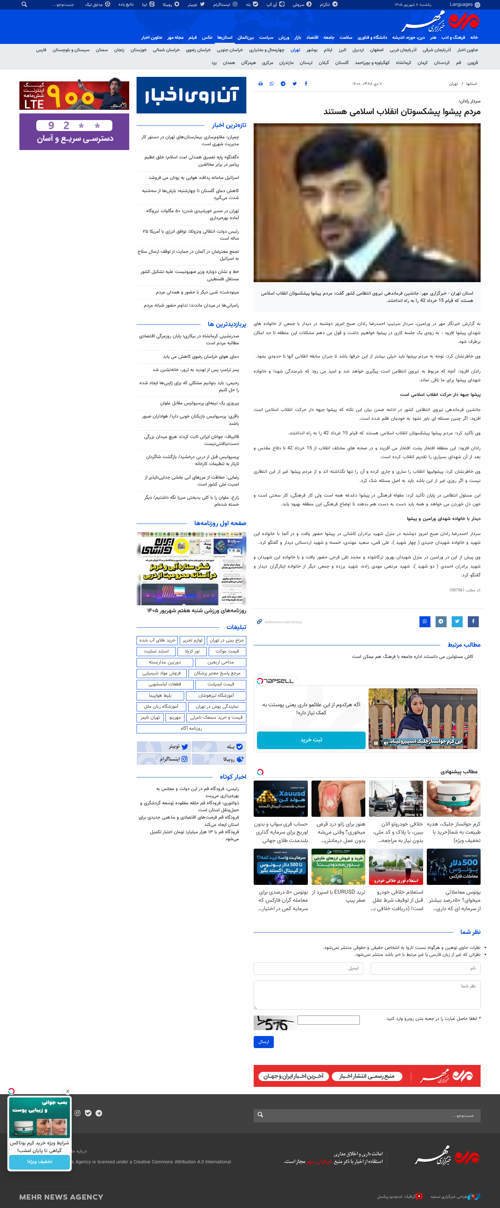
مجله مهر (175, 37)
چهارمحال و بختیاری (266, 50)
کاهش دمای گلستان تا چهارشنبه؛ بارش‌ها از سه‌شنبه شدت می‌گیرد (190, 194)
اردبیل (358, 50)
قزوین (472, 63)
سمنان (102, 50)
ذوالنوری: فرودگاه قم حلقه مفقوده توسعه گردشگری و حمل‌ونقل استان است (189, 807)
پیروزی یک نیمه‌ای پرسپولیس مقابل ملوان (199, 403)
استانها (471, 84)
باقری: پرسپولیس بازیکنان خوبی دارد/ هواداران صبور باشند (190, 420)
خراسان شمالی (166, 50)
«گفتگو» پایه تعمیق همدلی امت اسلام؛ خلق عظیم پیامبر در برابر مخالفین (192, 161)
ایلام (328, 50)
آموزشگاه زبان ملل (161, 706)
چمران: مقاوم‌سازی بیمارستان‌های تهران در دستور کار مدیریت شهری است (190, 141)
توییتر (193, 5)
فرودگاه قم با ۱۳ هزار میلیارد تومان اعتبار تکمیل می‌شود (194, 836)
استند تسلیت (156, 651)
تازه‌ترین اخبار (229, 125)
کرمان (423, 63)
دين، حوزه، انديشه (408, 37)
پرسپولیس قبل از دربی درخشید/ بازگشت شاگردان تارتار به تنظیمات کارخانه (192, 460)
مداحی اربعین (221, 662)
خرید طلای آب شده (157, 640)
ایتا (145, 5)
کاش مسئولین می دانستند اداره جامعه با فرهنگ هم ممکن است (412, 657)
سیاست (266, 37)
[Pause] (376, 743)
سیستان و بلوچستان (71, 50)
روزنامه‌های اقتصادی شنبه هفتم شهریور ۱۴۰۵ (148, 610)
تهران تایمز (150, 717)
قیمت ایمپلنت (221, 684)
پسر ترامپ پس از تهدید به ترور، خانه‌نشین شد (196, 370)
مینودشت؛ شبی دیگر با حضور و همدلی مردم (197, 292)
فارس (41, 50)
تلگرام (325, 5)
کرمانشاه (403, 63)
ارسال (263, 1042)
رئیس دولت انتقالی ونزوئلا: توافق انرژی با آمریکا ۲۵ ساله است (191, 235)
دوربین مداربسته (165, 662)
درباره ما (79, 1151)
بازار (297, 37)
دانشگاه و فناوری (372, 37)
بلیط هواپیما (160, 695)
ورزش (284, 37)
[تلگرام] (98, 1114)
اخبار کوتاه (233, 777)
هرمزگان (248, 63)
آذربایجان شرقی (437, 50)
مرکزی (267, 63)
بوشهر (312, 50)
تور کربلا (192, 651)
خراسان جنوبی (230, 50)
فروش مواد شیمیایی (161, 673)
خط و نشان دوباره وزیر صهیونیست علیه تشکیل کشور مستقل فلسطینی (190, 275)
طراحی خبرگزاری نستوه (449, 1197)
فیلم (193, 37)
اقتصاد (312, 37)
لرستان (306, 63)
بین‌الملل (246, 37)
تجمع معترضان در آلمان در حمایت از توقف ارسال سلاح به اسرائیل (188, 255)
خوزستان (139, 50)
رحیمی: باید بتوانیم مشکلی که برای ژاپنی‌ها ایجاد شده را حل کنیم (189, 386)
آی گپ (272, 5)
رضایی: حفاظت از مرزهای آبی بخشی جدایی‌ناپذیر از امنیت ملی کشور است (192, 481)
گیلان (324, 63)
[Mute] (386, 743)
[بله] (88, 1114)
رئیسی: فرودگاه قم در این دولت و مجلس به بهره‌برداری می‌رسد (197, 792)
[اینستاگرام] (77, 1114)
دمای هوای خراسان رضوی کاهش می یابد (201, 356)
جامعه (329, 37)
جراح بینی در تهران (227, 640)
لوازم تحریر (192, 640)
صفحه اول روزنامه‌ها (220, 523)
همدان (229, 63)
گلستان (342, 63)
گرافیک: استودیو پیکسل (396, 1197)
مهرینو (175, 717)
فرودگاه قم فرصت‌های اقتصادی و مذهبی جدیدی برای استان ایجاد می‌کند (189, 821)
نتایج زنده (127, 4)
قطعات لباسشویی (165, 684)
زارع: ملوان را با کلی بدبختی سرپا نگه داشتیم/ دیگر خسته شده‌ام (191, 501)
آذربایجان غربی (403, 50)
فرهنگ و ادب (453, 37)
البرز (342, 50)
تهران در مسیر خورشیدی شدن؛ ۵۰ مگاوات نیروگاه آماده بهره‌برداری (192, 214)
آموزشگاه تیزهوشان (216, 695)
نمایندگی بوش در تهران (217, 706)
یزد (214, 63)
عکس (207, 37)
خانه (474, 37)
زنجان (119, 50)
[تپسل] (260, 681)
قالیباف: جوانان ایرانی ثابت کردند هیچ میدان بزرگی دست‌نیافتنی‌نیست (191, 440)
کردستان (442, 63)
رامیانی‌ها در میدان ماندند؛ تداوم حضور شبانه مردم (191, 305)
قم (458, 63)
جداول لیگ (94, 5)
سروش (299, 5)
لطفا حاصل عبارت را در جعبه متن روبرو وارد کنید (434, 1019)
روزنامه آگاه (191, 728)
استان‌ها (224, 37)
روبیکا (168, 5)
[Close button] (67, 1091)
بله (249, 5)
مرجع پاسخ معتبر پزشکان (217, 673)
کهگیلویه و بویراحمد (372, 63)
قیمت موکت (227, 651)
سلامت (346, 37)
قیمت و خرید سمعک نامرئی (216, 717)
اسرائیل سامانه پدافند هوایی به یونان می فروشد (194, 178)
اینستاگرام (222, 5)
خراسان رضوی (198, 50)
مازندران (286, 63)
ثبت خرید (311, 740)
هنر (433, 37)
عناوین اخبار (467, 50)
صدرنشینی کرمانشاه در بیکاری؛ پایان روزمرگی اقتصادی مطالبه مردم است (189, 340)
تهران (295, 50)
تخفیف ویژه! (39, 1162)
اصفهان (377, 50)
